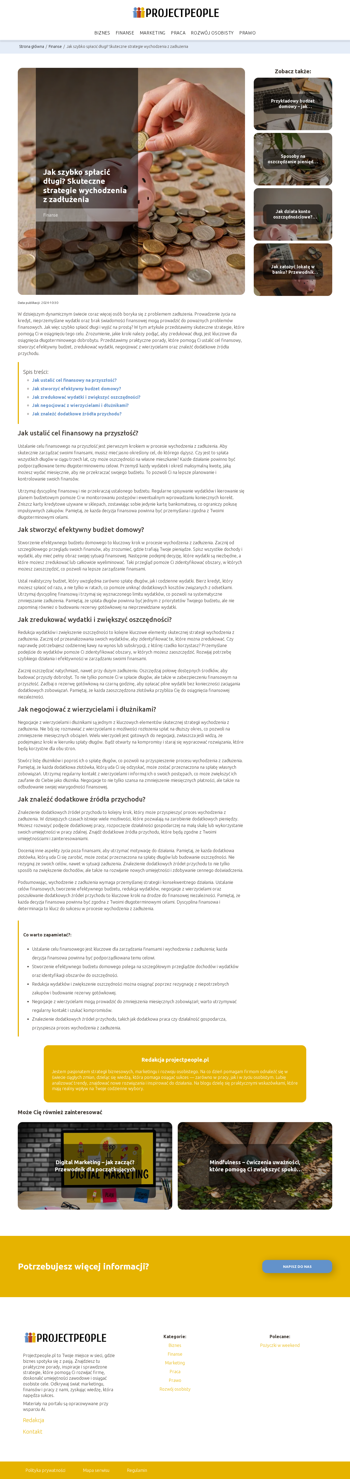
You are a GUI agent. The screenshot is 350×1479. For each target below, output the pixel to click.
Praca (178, 32)
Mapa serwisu (96, 1470)
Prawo (247, 32)
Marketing (152, 32)
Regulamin (137, 1470)
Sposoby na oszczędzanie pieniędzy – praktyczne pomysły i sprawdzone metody (293, 159)
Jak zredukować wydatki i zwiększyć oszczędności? (86, 397)
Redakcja (33, 1420)
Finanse (125, 32)
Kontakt (32, 1431)
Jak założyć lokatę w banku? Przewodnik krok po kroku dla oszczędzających (293, 269)
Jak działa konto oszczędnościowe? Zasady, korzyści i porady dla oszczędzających (293, 214)
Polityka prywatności (45, 1470)
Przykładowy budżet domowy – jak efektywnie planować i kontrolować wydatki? (293, 104)
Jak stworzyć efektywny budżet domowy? (76, 388)
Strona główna (32, 46)
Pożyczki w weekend (280, 1345)
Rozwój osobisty (212, 32)
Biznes (102, 32)
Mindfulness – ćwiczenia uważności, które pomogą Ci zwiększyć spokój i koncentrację (255, 1166)
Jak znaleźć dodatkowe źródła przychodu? (77, 413)
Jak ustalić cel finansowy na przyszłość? (74, 380)
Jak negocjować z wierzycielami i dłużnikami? (80, 405)
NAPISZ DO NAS (297, 1267)
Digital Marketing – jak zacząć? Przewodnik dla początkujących (95, 1165)
